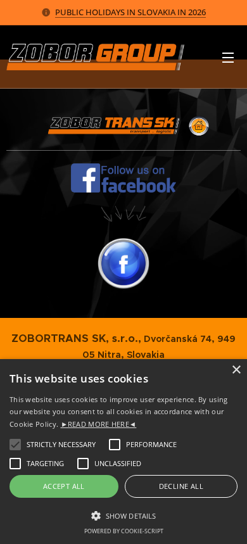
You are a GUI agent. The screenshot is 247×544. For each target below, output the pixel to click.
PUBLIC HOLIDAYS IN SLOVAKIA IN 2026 (130, 12)
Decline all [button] (181, 486)
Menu (228, 57)
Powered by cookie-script (123, 531)
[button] (124, 515)
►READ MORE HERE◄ (99, 424)
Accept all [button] (64, 486)
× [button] (236, 370)
